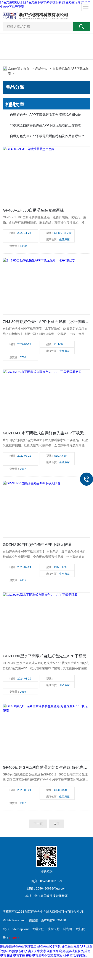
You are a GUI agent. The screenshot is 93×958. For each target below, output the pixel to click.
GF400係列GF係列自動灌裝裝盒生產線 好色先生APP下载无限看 (46, 767)
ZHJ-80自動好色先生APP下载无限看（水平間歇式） (46, 321)
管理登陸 (38, 929)
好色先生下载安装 (24, 946)
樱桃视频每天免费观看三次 (44, 955)
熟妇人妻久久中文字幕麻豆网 (38, 951)
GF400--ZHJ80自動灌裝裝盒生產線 (33, 210)
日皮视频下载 (16, 955)
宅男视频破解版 (69, 951)
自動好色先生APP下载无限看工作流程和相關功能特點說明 (48, 114)
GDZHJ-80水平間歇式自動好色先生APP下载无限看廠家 (46, 433)
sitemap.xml (20, 929)
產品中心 (41, 68)
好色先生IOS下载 (49, 946)
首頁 (26, 68)
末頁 (56, 824)
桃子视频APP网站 (75, 955)
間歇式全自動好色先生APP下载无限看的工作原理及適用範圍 (48, 125)
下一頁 (38, 824)
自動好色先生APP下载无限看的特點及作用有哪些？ (47, 136)
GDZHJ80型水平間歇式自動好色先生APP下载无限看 (46, 656)
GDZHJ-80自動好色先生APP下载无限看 (37, 544)
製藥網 (67, 929)
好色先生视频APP (73, 946)
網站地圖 (6, 946)
